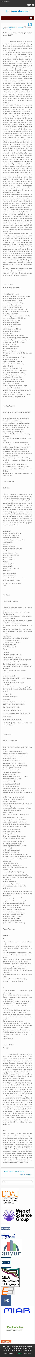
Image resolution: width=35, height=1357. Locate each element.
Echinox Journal (17, 11)
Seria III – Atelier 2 (25, 1175)
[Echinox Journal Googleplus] (28, 5)
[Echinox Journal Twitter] (33, 5)
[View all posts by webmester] (25, 27)
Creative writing (7, 29)
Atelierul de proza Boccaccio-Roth (14, 1171)
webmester (20, 27)
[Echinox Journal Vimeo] (30, 5)
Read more (27, 1353)
